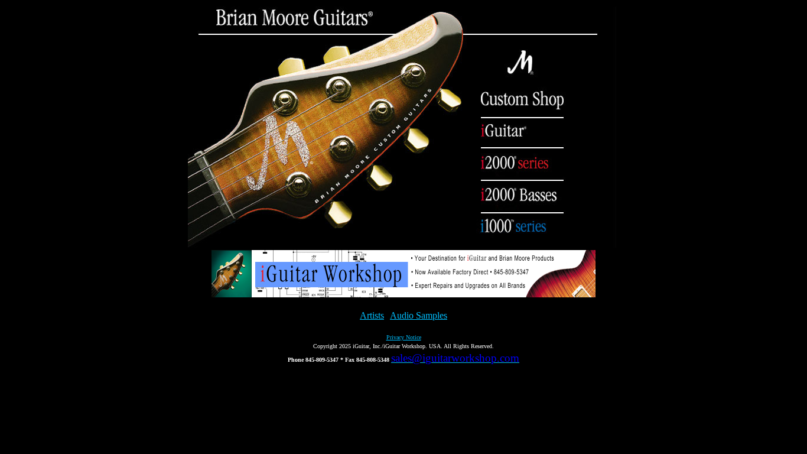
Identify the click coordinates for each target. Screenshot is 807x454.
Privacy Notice (403, 337)
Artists (372, 315)
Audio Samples (418, 315)
